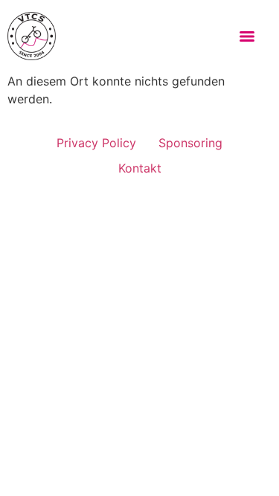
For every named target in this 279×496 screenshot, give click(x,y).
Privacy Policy (96, 142)
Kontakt (139, 168)
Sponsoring (190, 142)
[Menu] (247, 36)
